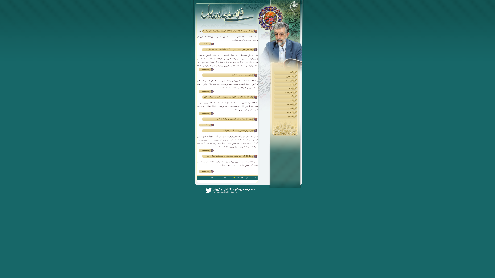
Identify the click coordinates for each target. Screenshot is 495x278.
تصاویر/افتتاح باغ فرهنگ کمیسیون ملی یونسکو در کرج (235, 119)
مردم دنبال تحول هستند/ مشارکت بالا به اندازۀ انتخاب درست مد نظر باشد (229, 49)
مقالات (290, 108)
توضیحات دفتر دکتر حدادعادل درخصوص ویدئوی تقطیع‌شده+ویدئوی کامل (228, 97)
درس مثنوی (289, 81)
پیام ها (291, 89)
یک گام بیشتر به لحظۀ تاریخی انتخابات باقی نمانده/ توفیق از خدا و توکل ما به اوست (225, 31)
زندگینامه (290, 104)
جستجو (290, 116)
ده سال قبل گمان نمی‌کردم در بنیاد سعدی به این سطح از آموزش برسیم (230, 156)
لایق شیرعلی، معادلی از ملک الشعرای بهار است (238, 130)
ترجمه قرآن (289, 77)
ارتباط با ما (290, 112)
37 (229, 178)
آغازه (291, 73)
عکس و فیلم (289, 93)
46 (212, 178)
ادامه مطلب (205, 44)
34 (242, 178)
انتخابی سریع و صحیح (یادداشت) (242, 75)
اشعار (291, 100)
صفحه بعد (218, 178)
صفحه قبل (249, 178)
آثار (292, 96)
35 (238, 178)
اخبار (291, 85)
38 (225, 178)
